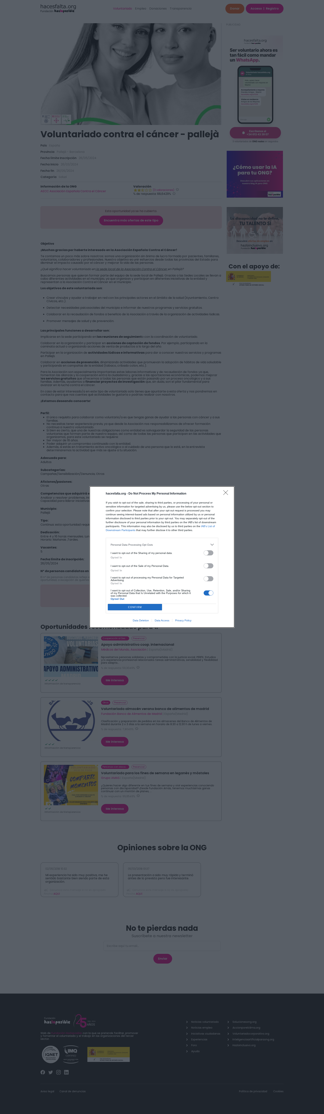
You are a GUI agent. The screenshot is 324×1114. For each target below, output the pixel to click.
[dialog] (162, 557)
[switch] (208, 552)
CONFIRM (135, 607)
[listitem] (162, 545)
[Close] (226, 493)
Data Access (162, 620)
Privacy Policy (183, 620)
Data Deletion (141, 620)
